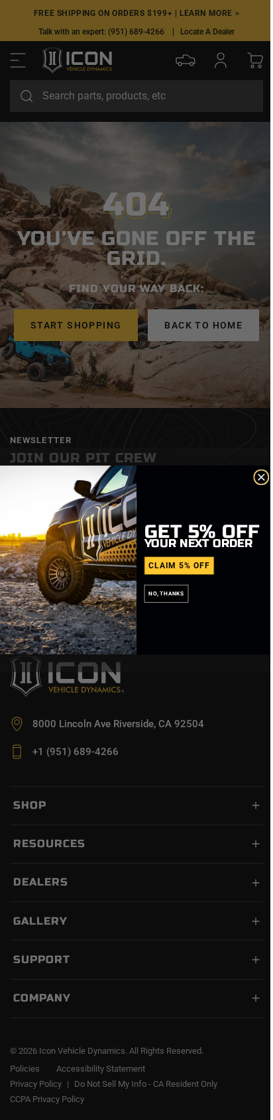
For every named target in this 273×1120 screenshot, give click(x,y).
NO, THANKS (166, 594)
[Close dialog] (261, 477)
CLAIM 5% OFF (178, 565)
